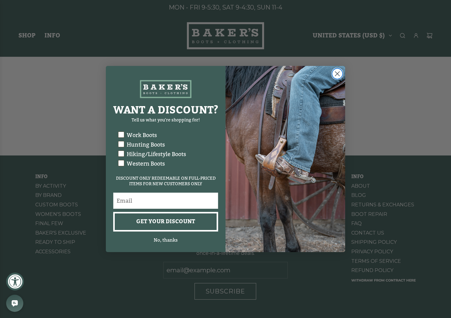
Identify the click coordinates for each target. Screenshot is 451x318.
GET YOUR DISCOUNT (165, 221)
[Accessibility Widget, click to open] (15, 281)
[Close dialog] (337, 73)
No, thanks (166, 240)
